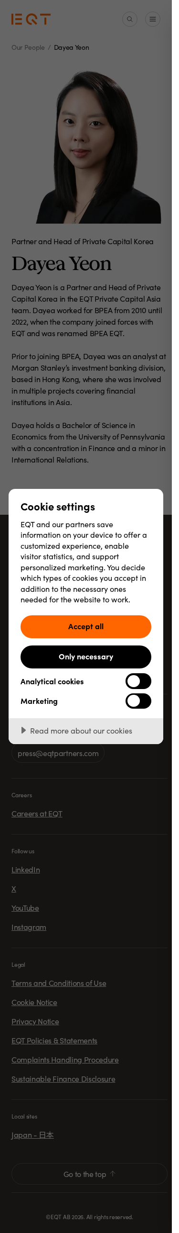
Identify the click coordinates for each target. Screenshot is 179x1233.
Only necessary (86, 656)
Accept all (86, 626)
